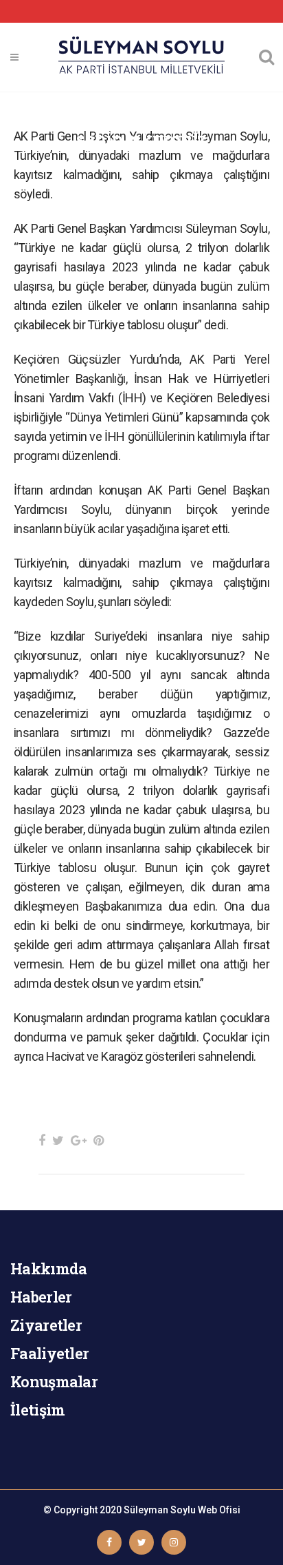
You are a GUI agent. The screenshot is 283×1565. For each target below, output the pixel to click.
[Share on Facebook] (41, 1140)
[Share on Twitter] (58, 1140)
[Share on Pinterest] (98, 1140)
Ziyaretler (46, 1325)
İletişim (37, 1410)
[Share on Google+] (79, 1140)
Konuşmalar (54, 1381)
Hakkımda (48, 1268)
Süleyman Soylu (160, 1509)
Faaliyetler (49, 1353)
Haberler (40, 1297)
